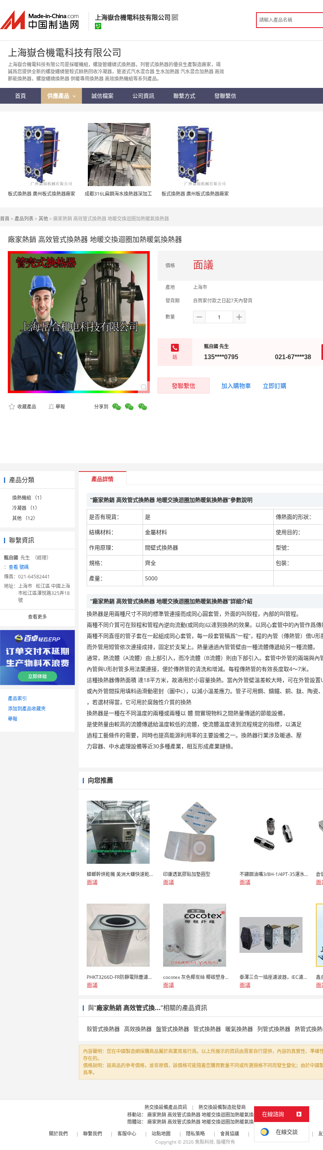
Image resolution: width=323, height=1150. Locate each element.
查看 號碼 (19, 567)
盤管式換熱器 (172, 1029)
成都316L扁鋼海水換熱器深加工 (118, 193)
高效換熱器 (138, 1029)
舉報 (60, 406)
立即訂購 (274, 386)
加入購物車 (236, 386)
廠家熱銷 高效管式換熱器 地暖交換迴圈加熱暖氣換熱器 (205, 1114)
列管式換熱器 (273, 1029)
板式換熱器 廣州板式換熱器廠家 (41, 193)
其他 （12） (25, 518)
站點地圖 (161, 1133)
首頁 (4, 218)
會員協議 (229, 1133)
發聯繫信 (183, 386)
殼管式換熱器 (103, 1029)
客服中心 (126, 1133)
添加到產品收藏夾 (27, 708)
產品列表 (24, 218)
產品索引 (17, 698)
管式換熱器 (207, 1029)
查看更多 (37, 616)
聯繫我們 (92, 1133)
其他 (43, 218)
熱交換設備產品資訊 (166, 1107)
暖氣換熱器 (239, 1029)
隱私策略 (195, 1133)
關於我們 (58, 1133)
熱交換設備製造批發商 (222, 1107)
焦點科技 (204, 1142)
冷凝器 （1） (26, 508)
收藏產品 (26, 406)
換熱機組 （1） (28, 497)
